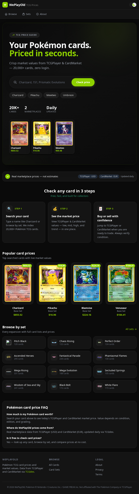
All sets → (131, 329)
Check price (83, 82)
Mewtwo (51, 95)
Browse (12, 14)
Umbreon (68, 95)
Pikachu (35, 95)
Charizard (17, 95)
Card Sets (54, 469)
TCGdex (29, 471)
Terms (98, 474)
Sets (28, 14)
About (43, 14)
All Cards (54, 464)
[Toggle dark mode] (133, 4)
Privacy (99, 469)
